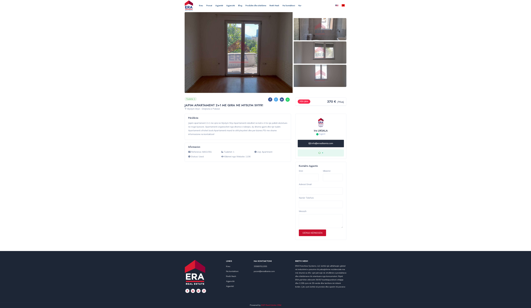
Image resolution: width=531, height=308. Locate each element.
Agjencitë (230, 5)
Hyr (299, 5)
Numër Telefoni (306, 198)
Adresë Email (305, 184)
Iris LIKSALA (321, 130)
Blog (240, 5)
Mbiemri (326, 171)
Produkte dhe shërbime (255, 5)
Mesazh (302, 211)
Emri (301, 171)
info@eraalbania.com (322, 143)
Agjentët (219, 5)
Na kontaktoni (289, 5)
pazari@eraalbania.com (264, 271)
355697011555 (260, 266)
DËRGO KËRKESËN (312, 232)
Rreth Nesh (274, 5)
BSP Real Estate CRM (271, 305)
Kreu (201, 5)
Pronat (209, 5)
